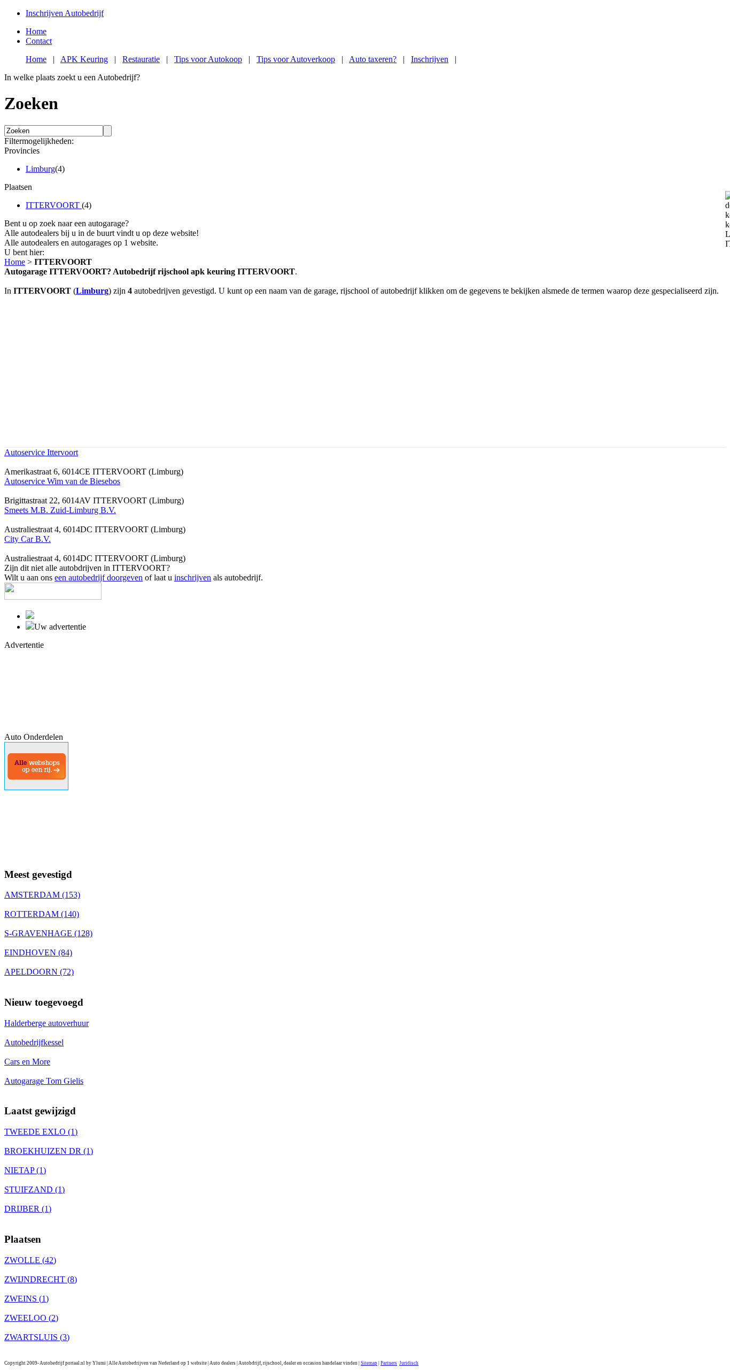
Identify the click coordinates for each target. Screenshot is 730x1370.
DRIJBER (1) (27, 1208)
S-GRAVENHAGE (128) (48, 933)
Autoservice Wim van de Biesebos (62, 481)
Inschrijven (429, 59)
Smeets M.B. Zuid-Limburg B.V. (60, 510)
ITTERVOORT (54, 205)
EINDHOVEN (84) (38, 952)
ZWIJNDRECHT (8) (40, 1279)
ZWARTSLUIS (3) (36, 1337)
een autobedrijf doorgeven (99, 577)
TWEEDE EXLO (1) (40, 1131)
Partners (388, 1363)
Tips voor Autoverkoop (296, 59)
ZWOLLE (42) (30, 1260)
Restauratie (141, 59)
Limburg (40, 168)
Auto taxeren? (373, 59)
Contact (39, 40)
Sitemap (369, 1363)
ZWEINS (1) (26, 1298)
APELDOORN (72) (39, 971)
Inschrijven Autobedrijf (65, 13)
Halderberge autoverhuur (46, 1023)
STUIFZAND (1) (34, 1189)
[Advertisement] (52, 690)
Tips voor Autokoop (208, 59)
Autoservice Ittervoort (41, 452)
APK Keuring (84, 59)
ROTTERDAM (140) (41, 914)
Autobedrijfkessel (34, 1042)
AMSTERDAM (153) (42, 894)
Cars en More (27, 1061)
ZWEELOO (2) (31, 1317)
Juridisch (408, 1363)
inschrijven (192, 577)
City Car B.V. (27, 539)
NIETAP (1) (25, 1170)
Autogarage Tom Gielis (43, 1080)
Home (36, 31)
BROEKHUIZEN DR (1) (48, 1150)
